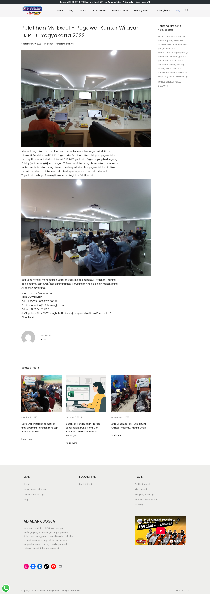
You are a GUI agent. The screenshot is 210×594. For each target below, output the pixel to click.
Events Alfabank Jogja (34, 494)
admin (50, 43)
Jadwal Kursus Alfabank (35, 489)
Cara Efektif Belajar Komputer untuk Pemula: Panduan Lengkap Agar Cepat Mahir (39, 427)
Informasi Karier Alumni (146, 499)
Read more (26, 439)
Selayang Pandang (144, 494)
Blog (26, 499)
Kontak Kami (85, 484)
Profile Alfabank (142, 484)
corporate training (64, 43)
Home (27, 484)
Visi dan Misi (141, 489)
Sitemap (139, 504)
